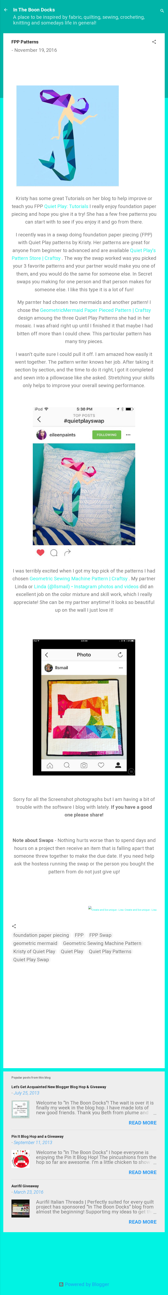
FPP (79, 935)
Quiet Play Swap (31, 960)
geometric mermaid (35, 943)
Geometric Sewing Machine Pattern (102, 943)
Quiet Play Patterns (110, 951)
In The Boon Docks (34, 10)
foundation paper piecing (41, 935)
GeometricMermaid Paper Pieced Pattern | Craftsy (95, 310)
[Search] (162, 11)
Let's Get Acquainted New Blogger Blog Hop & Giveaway (58, 1087)
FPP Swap (100, 935)
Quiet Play (72, 951)
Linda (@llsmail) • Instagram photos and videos (86, 586)
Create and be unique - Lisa (141, 909)
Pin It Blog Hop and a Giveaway (37, 1136)
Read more (143, 1123)
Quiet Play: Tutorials (66, 206)
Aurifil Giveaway (25, 1186)
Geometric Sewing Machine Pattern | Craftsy (78, 579)
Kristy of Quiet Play (34, 951)
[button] (154, 42)
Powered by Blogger (86, 1284)
